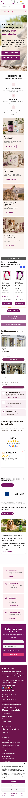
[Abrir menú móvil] (2, 2)
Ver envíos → (12, 590)
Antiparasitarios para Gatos (9, 707)
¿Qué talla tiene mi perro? (8, 753)
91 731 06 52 (5, 353)
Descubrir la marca (11, 179)
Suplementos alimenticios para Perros (11, 704)
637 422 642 (19, 353)
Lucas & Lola (5, 290)
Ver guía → (12, 576)
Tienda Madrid (5, 737)
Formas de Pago (6, 761)
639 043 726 (12, 353)
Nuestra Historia (6, 732)
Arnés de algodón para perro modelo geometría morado (19, 285)
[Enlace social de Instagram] (6, 688)
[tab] (13, 258)
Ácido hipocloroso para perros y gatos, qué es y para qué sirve (12, 537)
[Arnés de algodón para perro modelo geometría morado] (20, 275)
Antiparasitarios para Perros (9, 694)
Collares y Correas (6, 721)
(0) (9, 292)
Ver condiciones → (14, 605)
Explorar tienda (10, 245)
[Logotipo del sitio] (13, 2)
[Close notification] (24, 792)
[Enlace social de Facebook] (3, 688)
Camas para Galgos (7, 716)
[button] (24, 763)
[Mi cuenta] (17, 2)
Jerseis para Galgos (7, 724)
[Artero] (7, 494)
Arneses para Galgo (7, 718)
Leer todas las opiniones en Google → (11, 434)
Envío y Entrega (6, 756)
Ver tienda (12, 359)
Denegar (13, 785)
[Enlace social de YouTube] (9, 688)
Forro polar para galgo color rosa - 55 (9, 794)
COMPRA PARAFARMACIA (10, 53)
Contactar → (12, 618)
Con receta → (9, 397)
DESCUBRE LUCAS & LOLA (10, 58)
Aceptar (13, 781)
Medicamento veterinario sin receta (10, 745)
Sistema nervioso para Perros (9, 702)
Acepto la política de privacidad (11, 650)
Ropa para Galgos (6, 713)
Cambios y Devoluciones (8, 758)
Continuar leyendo (7, 551)
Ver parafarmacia (10, 146)
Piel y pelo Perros (6, 696)
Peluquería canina (6, 747)
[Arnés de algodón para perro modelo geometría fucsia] (7, 275)
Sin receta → (16, 397)
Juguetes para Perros (7, 726)
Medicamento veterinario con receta (11, 742)
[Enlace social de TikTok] (11, 688)
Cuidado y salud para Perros (9, 699)
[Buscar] (24, 6)
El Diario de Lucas (6, 735)
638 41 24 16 (12, 381)
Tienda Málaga (5, 740)
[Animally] (20, 494)
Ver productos (9, 212)
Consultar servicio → (10, 406)
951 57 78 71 (5, 381)
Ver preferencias (13, 790)
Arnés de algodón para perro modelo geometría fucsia (6, 285)
